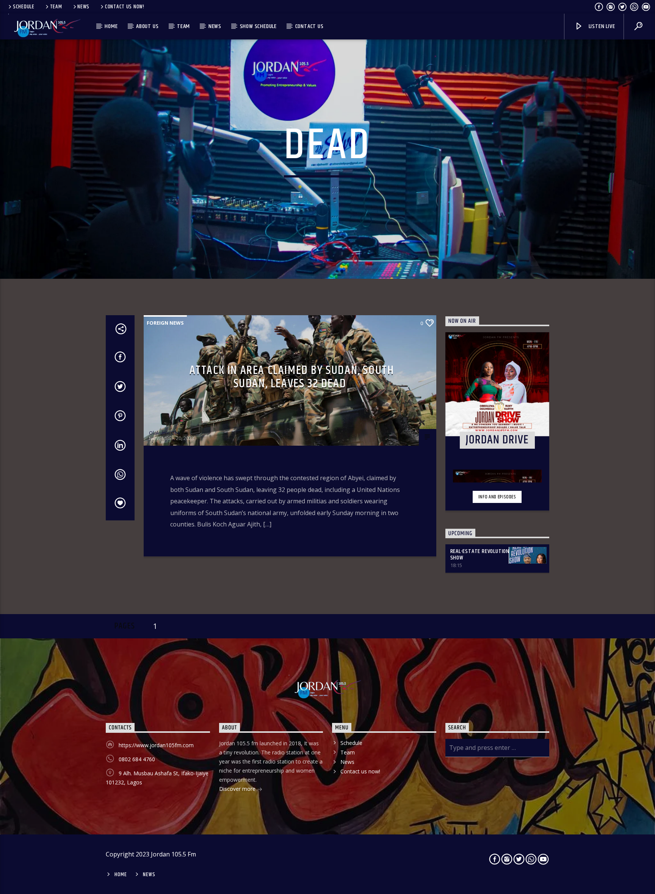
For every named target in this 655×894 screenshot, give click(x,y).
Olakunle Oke (164, 432)
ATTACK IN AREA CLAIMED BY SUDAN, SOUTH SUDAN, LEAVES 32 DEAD (292, 377)
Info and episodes (497, 497)
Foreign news (165, 322)
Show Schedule (258, 26)
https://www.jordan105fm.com (156, 745)
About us (147, 26)
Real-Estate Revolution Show (480, 554)
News (83, 7)
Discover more (238, 788)
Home (111, 26)
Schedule (23, 7)
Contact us (309, 26)
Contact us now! (124, 7)
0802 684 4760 (137, 759)
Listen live (601, 26)
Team (56, 7)
